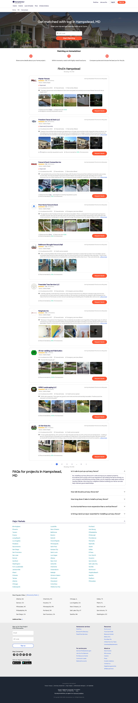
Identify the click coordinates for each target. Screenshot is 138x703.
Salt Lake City (93, 564)
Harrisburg (92, 529)
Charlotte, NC (47, 599)
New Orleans (55, 529)
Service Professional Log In (83, 651)
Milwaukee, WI (21, 606)
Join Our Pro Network (82, 653)
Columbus (54, 584)
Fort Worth (92, 555)
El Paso (91, 552)
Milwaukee (92, 581)
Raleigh (53, 572)
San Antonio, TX (102, 610)
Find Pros (78, 629)
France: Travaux (48, 685)
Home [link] (14, 10)
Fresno (14, 535)
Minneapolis (54, 544)
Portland (91, 526)
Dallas (91, 549)
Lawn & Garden (29, 6)
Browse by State (32, 595)
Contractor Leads (81, 658)
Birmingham (16, 526)
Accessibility (77, 690)
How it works (107, 651)
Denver (14, 558)
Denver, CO (20, 603)
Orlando (15, 575)
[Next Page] (86, 464)
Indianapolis (16, 587)
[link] (69, 80)
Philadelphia (93, 532)
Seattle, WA (74, 614)
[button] (44, 100)
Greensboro (54, 569)
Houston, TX (47, 603)
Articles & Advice (44, 6)
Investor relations (109, 661)
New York (54, 561)
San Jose (15, 555)
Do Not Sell (70, 690)
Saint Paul (54, 546)
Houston (91, 558)
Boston (53, 535)
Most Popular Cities (18, 595)
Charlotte (54, 567)
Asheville (53, 564)
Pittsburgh (92, 535)
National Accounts (81, 661)
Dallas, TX (100, 599)
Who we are (107, 653)
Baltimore (54, 532)
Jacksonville (16, 569)
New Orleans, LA (75, 606)
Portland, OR (47, 610)
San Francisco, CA (49, 614)
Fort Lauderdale (17, 567)
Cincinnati (54, 578)
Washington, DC (102, 614)
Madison (91, 578)
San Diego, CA (21, 614)
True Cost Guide (108, 631)
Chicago (15, 584)
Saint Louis (54, 552)
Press (105, 658)
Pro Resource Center (82, 656)
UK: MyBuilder (90, 685)
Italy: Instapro (69, 685)
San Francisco (17, 552)
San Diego (15, 549)
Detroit (53, 538)
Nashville (91, 544)
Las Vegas (54, 555)
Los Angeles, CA (75, 603)
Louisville (53, 526)
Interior (15, 6)
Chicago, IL (73, 599)
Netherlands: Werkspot (79, 685)
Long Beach (16, 538)
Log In (113, 2)
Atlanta (14, 581)
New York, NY (101, 606)
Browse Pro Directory (82, 631)
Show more (104, 134)
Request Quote (99, 111)
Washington (16, 564)
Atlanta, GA (20, 599)
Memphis (92, 541)
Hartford (15, 561)
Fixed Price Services (82, 634)
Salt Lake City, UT (75, 610)
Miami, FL (100, 603)
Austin (91, 546)
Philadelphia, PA (21, 610)
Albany (53, 558)
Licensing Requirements (110, 644)
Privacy (59, 690)
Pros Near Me (107, 639)
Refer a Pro (107, 636)
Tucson (14, 532)
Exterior (21, 6)
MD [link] (18, 10)
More (36, 6)
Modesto (15, 544)
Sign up (23, 646)
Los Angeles (16, 541)
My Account (107, 629)
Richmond (92, 569)
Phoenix (15, 529)
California (64, 690)
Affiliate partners (109, 668)
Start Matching (69, 38)
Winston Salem (55, 575)
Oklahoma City (55, 587)
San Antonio (93, 561)
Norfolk (91, 567)
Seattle (91, 575)
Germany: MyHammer (59, 685)
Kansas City (54, 549)
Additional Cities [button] (16, 619)
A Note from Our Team (110, 642)
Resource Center (109, 634)
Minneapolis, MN (48, 606)
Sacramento (16, 546)
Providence (92, 538)
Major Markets (18, 521)
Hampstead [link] (24, 10)
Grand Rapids (55, 541)
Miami (14, 572)
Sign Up (121, 2)
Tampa (14, 578)
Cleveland (54, 581)
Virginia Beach (93, 572)
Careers (106, 656)
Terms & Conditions (78, 693)
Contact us (107, 663)
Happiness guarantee (110, 666)
